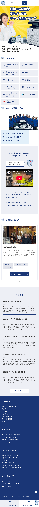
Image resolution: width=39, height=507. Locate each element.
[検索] (24, 3)
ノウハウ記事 (6, 442)
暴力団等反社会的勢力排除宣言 (12, 468)
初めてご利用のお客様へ (9, 406)
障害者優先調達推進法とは (10, 465)
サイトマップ (6, 481)
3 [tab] (22, 281)
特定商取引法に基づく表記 (10, 483)
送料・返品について (8, 416)
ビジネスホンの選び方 (9, 437)
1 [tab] (17, 281)
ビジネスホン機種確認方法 (10, 439)
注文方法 (4, 411)
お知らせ (4, 460)
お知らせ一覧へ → (19, 391)
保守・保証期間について (9, 419)
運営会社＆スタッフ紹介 (9, 458)
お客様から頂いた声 (8, 463)
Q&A (3, 421)
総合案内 (4, 409)
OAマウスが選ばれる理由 (10, 455)
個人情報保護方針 (7, 486)
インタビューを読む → (19, 274)
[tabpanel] (19, 252)
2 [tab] (19, 281)
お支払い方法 (6, 414)
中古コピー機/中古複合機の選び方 (13, 434)
